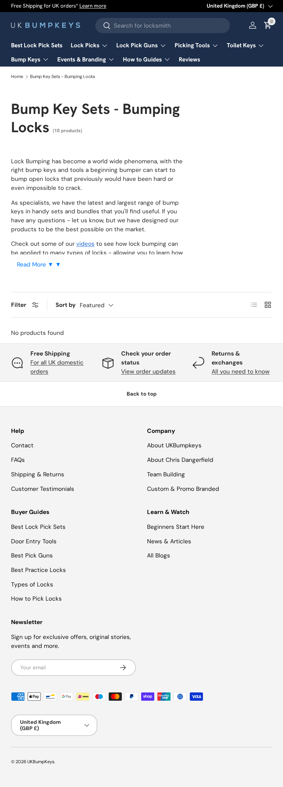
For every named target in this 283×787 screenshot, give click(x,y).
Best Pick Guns (32, 555)
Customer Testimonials (42, 489)
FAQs (18, 460)
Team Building (166, 474)
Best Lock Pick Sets (36, 45)
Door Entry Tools (34, 541)
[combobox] (162, 25)
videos (85, 243)
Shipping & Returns (37, 474)
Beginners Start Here (175, 527)
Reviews (189, 59)
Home (17, 77)
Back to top (142, 393)
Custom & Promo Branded (183, 489)
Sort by (66, 305)
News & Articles (169, 541)
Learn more (92, 5)
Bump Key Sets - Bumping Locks (62, 77)
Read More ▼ (36, 264)
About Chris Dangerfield (180, 460)
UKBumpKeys (40, 762)
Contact (22, 445)
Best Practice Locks (38, 570)
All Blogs (158, 555)
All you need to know (241, 371)
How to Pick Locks (36, 598)
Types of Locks (32, 584)
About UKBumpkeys (174, 445)
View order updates (148, 371)
